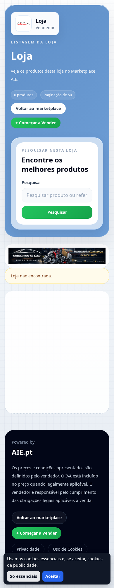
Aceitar (53, 576)
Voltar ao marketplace (38, 108)
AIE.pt (22, 452)
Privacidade (28, 549)
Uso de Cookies (67, 549)
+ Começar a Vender (35, 122)
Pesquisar (57, 212)
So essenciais (23, 576)
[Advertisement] (57, 351)
